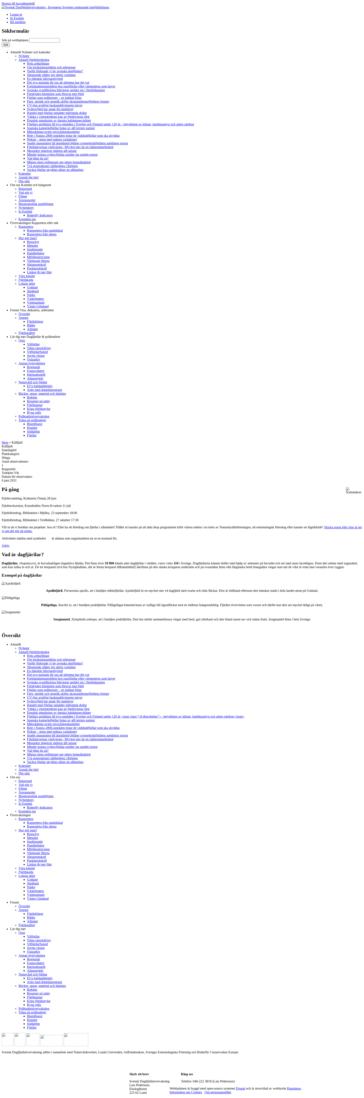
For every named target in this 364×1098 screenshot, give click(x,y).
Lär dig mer (35, 336)
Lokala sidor (27, 283)
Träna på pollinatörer (32, 420)
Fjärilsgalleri (27, 333)
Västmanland (35, 302)
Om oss (30, 185)
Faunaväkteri (35, 371)
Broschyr (33, 242)
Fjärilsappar (35, 405)
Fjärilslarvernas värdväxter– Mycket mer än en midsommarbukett (70, 147)
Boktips (32, 397)
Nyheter (24, 56)
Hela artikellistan (38, 63)
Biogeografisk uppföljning (36, 204)
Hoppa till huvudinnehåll (18, 3)
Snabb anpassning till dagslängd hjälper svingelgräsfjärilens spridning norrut (77, 143)
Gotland (32, 287)
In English (17, 18)
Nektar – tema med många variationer (52, 139)
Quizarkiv (33, 359)
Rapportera (26, 226)
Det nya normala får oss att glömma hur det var (58, 82)
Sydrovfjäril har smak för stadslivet (50, 109)
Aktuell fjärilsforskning (34, 60)
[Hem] (55, 7)
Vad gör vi (25, 192)
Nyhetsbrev (26, 207)
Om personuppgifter (218, 1092)
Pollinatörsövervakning (34, 416)
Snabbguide (35, 249)
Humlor (32, 428)
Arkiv (5, 545)
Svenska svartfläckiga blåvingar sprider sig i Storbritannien (66, 90)
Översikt (24, 314)
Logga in (16, 14)
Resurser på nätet (38, 401)
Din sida (24, 181)
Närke (31, 295)
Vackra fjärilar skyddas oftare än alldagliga (55, 170)
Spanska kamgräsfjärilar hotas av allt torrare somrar (61, 128)
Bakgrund (25, 189)
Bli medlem (17, 22)
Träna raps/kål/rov (39, 348)
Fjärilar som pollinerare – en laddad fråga (54, 97)
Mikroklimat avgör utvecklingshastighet (53, 132)
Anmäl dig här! (29, 177)
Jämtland (33, 291)
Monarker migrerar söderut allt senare (52, 151)
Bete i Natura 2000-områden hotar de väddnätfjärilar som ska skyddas (73, 135)
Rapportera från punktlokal (45, 230)
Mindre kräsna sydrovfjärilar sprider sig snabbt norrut (62, 154)
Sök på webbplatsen (15, 40)
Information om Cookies (186, 1092)
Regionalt (33, 367)
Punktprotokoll (37, 268)
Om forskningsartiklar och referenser (51, 67)
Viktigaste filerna (38, 261)
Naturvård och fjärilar (33, 382)
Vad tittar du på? (38, 158)
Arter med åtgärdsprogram (44, 390)
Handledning (35, 253)
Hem (5, 442)
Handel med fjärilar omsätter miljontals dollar (57, 113)
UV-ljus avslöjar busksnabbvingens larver (54, 105)
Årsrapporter (27, 200)
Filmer (23, 196)
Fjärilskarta (26, 280)
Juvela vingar (36, 355)
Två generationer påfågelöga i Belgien (52, 166)
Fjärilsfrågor (35, 321)
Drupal (240, 1088)
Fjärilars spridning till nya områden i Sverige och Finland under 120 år (110, 124)
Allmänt (32, 329)
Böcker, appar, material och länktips (42, 393)
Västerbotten (35, 299)
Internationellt (36, 374)
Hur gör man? (28, 238)
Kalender (25, 173)
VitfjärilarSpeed (37, 352)
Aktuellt (30, 52)
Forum (32, 310)
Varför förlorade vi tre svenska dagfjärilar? (55, 71)
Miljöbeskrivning (38, 257)
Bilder (31, 325)
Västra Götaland (38, 306)
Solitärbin (33, 431)
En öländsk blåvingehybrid (45, 79)
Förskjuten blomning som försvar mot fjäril (55, 94)
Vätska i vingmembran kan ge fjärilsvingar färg (58, 116)
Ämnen (23, 317)
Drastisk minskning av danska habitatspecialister (59, 120)
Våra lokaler (27, 276)
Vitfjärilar (33, 344)
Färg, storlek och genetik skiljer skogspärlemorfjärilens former (68, 101)
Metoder (32, 245)
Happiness (294, 1088)
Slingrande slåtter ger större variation (51, 75)
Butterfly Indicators (40, 215)
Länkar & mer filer (39, 272)
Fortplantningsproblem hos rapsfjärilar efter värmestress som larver (71, 86)
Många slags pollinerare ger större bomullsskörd (59, 162)
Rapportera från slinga (41, 234)
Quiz (22, 340)
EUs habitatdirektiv (40, 386)
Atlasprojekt (35, 378)
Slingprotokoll (36, 264)
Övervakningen (34, 223)
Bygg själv (34, 412)
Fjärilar (31, 435)
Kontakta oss (27, 219)
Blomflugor (34, 424)
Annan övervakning (32, 363)
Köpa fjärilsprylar (38, 409)
